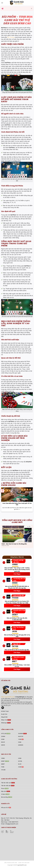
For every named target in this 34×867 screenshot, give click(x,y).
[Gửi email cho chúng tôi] (2, 707)
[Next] (33, 500)
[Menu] (2, 3)
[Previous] (1, 500)
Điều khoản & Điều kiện (10, 862)
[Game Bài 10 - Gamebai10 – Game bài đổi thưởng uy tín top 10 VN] (17, 2)
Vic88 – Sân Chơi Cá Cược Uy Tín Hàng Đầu (14, 544)
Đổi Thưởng (10, 37)
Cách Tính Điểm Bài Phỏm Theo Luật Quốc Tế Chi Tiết (17, 504)
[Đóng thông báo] (31, 8)
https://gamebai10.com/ (8, 696)
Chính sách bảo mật (24, 862)
